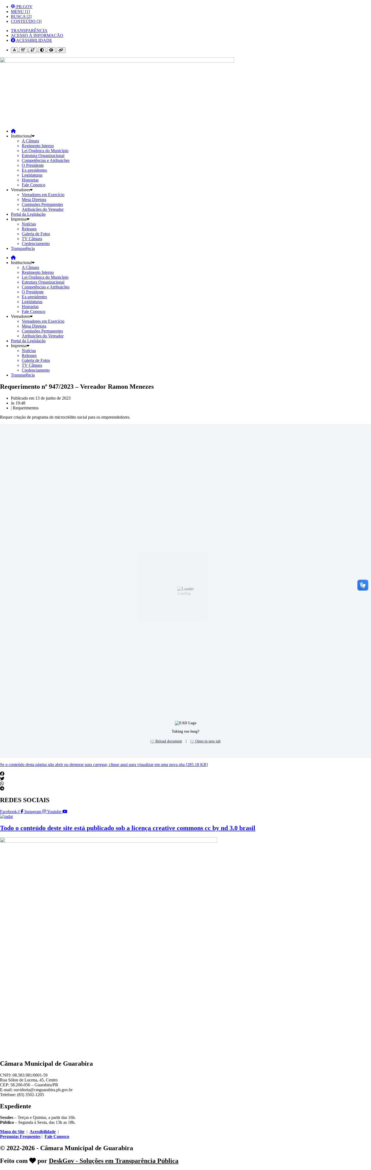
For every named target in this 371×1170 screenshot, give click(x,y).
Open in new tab (207, 741)
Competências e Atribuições (46, 160)
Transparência (23, 248)
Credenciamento (36, 243)
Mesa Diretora (34, 199)
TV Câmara (32, 238)
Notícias (29, 224)
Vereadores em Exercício (43, 194)
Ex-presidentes (34, 170)
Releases (29, 229)
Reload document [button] (168, 741)
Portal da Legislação (28, 214)
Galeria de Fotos (36, 233)
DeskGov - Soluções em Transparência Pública (113, 1160)
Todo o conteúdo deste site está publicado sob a (127, 828)
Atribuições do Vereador (43, 209)
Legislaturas (32, 175)
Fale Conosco (33, 185)
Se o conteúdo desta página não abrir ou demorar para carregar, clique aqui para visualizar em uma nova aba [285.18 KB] (104, 764)
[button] (185, 773)
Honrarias (30, 180)
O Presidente (33, 165)
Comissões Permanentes (42, 204)
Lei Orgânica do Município (45, 150)
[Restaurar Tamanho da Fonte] (14, 50)
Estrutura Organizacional (43, 155)
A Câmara (30, 141)
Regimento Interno (38, 145)
